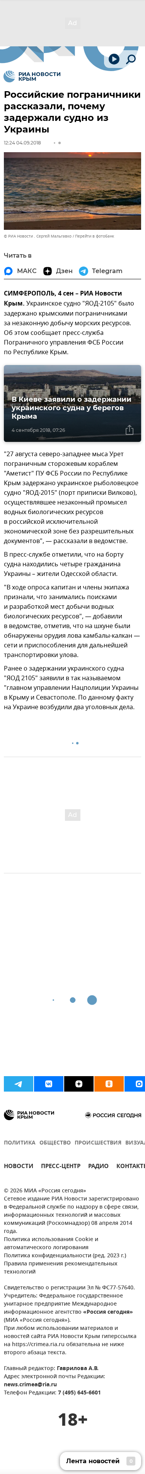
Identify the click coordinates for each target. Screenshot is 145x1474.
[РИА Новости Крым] (31, 76)
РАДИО (98, 1167)
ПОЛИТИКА (20, 1143)
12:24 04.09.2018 (22, 143)
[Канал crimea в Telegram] (18, 1084)
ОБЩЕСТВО (55, 1143)
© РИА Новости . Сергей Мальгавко (38, 236)
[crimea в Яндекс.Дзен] (79, 1084)
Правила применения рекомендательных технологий (61, 1268)
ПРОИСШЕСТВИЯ (98, 1143)
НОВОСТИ (18, 1167)
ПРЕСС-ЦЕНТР (60, 1167)
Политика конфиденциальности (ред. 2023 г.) (65, 1256)
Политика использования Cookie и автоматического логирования (51, 1243)
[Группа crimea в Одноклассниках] (109, 1084)
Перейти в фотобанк (94, 236)
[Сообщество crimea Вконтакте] (48, 1084)
